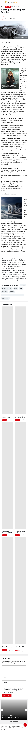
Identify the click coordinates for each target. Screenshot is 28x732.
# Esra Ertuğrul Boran (6, 288)
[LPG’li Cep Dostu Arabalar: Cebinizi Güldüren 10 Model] (20, 594)
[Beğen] (2, 42)
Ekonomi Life (8, 17)
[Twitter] (5, 729)
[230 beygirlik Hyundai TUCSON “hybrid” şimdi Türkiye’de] (7, 479)
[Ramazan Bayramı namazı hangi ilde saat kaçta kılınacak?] (20, 363)
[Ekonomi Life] (11, 2)
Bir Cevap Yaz (7, 658)
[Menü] (2, 2)
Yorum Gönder (6, 695)
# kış (21, 288)
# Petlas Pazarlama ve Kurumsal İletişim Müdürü (12, 295)
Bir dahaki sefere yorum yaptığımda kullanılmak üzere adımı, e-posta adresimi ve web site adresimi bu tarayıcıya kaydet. (13, 690)
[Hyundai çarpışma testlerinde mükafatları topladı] (20, 479)
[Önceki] (2, 710)
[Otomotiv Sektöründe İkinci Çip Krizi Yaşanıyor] (7, 594)
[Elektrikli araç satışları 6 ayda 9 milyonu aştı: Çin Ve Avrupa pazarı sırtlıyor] (7, 363)
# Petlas (12, 291)
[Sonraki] (26, 710)
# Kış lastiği (4, 291)
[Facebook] (2, 729)
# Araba (23, 285)
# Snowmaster (5, 298)
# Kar (15, 288)
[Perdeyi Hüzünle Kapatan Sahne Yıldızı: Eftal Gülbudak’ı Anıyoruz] (14, 710)
